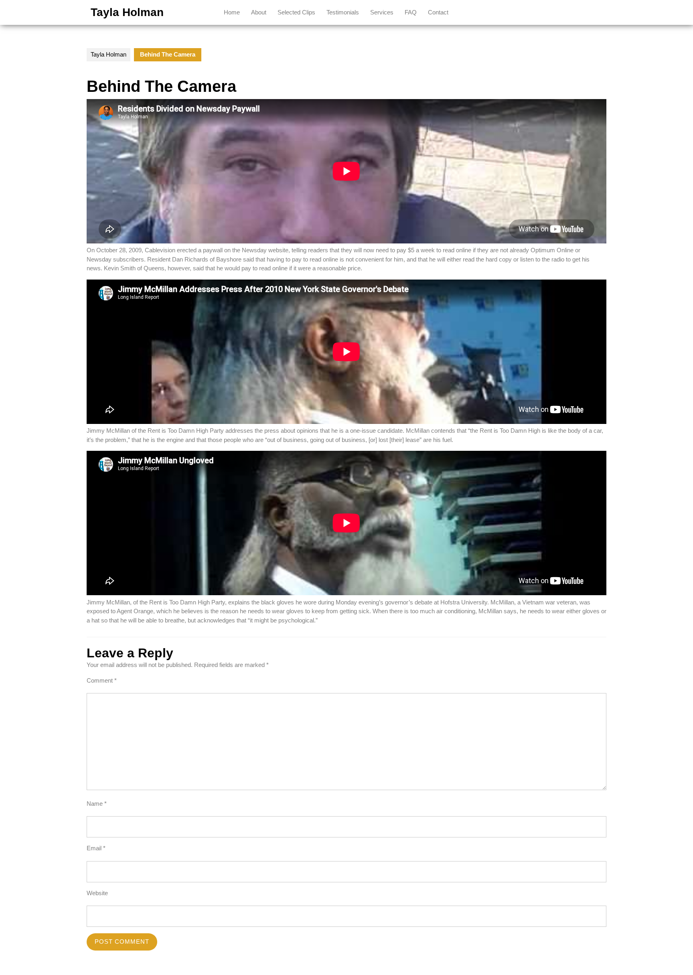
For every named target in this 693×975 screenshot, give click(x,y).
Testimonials (342, 12)
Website (97, 893)
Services (381, 12)
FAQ (411, 12)
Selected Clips (296, 12)
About (258, 12)
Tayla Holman (127, 12)
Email (96, 848)
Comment (102, 680)
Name (97, 803)
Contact (438, 12)
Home (232, 12)
